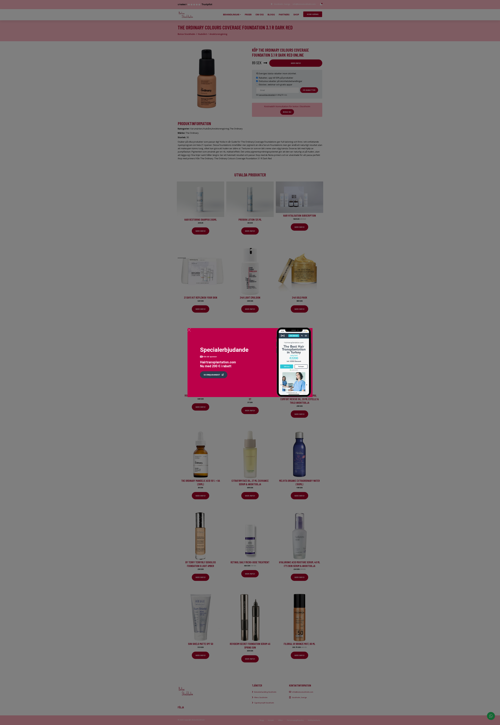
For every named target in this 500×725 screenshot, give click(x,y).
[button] (213, 374)
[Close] (189, 330)
